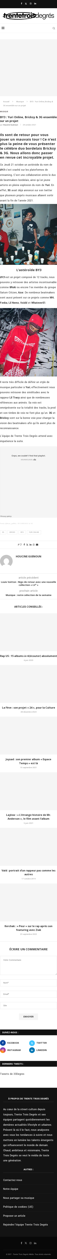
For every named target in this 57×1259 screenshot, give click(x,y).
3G (3, 532)
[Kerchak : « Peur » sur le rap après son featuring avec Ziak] (28, 902)
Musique (20, 101)
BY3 (22, 532)
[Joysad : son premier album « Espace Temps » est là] (28, 736)
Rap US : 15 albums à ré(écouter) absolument (28, 656)
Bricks (12, 532)
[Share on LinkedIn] (31, 544)
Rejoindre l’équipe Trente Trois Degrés (25, 1224)
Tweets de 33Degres (12, 1074)
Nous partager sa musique (18, 1198)
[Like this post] (21, 544)
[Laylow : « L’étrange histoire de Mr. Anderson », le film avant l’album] (28, 791)
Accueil (6, 101)
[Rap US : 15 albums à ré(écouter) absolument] (28, 632)
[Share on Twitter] (27, 544)
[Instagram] (31, 3)
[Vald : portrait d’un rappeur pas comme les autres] (28, 847)
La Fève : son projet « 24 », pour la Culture (28, 707)
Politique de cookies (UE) (18, 1207)
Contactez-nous (12, 1180)
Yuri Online (34, 532)
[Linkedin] (35, 3)
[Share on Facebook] (24, 544)
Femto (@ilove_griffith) (8, 523)
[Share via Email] (37, 544)
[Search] (53, 28)
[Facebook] (21, 3)
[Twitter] (26, 3)
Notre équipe (10, 1189)
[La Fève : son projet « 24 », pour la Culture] (28, 684)
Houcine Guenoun (10, 125)
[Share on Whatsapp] (34, 544)
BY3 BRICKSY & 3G (25, 523)
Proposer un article (14, 1216)
